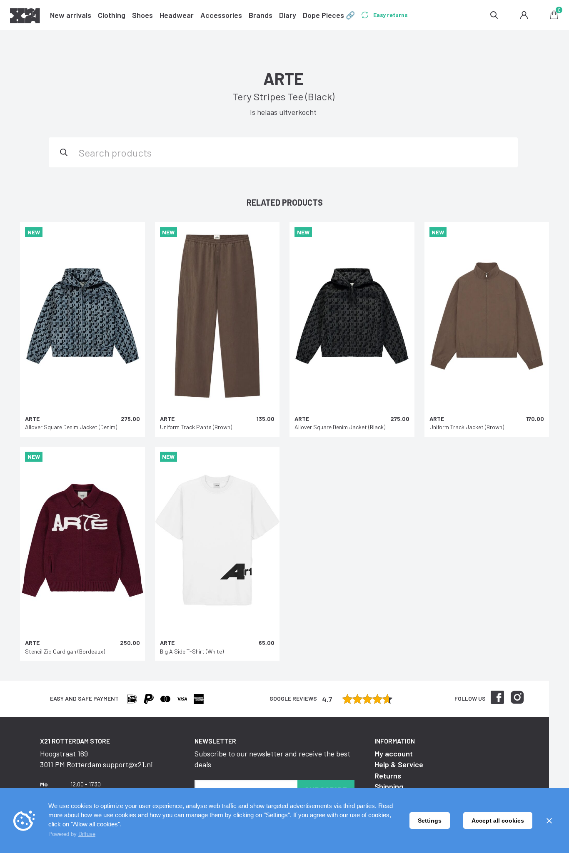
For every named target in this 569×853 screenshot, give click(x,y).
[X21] (25, 17)
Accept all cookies (498, 820)
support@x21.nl (127, 764)
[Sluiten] (549, 821)
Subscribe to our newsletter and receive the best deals (272, 759)
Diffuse (86, 834)
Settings (430, 820)
